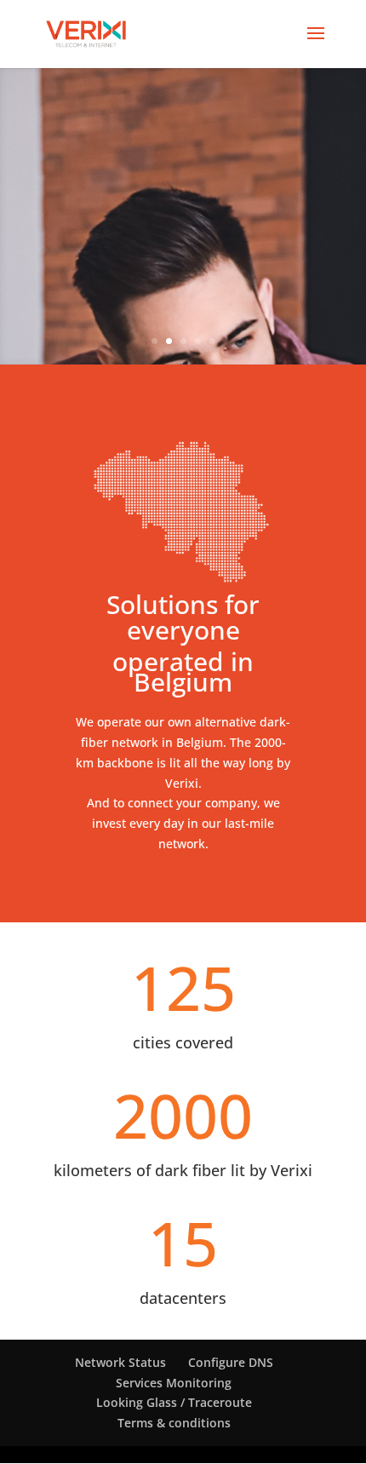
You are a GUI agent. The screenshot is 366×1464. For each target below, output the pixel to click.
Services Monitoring (174, 1383)
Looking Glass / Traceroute (174, 1402)
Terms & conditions (174, 1423)
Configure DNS (230, 1362)
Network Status (120, 1362)
